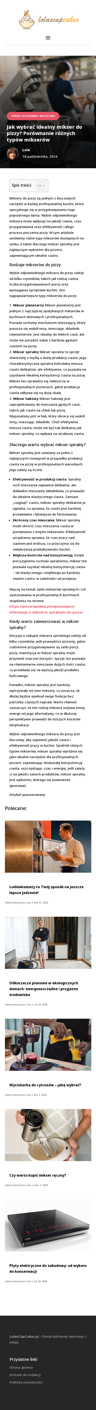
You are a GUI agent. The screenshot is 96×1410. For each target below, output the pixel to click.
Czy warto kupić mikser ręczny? (37, 1175)
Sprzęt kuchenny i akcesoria (33, 116)
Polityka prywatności (26, 1382)
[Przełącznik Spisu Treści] (38, 186)
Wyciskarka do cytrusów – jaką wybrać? (45, 1084)
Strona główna (21, 1367)
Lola (28, 902)
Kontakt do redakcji (25, 1374)
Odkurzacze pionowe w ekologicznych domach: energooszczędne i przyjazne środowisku (43, 989)
